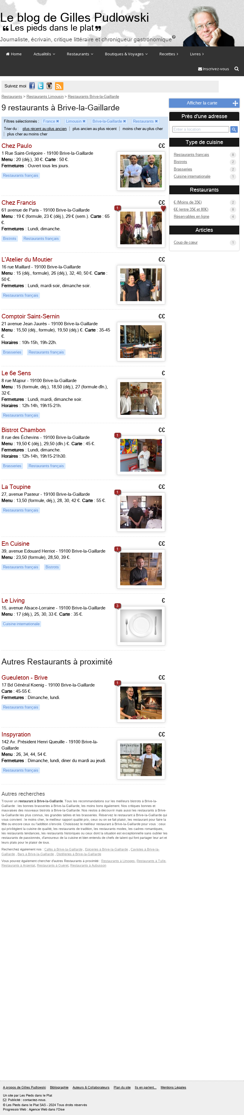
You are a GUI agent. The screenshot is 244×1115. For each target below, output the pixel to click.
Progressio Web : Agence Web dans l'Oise (34, 1109)
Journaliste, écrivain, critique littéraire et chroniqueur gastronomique (88, 39)
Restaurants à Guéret (52, 865)
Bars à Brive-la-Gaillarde (36, 854)
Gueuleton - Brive (24, 677)
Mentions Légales (173, 1087)
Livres (196, 54)
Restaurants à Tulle (151, 861)
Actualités (43, 54)
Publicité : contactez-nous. (24, 1100)
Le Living (13, 600)
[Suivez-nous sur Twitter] (40, 86)
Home (16, 54)
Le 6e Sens (16, 373)
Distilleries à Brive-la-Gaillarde (79, 854)
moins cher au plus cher (143, 128)
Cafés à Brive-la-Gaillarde (63, 849)
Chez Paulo (16, 146)
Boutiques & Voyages (125, 54)
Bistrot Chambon (23, 430)
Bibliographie (59, 1087)
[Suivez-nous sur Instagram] (49, 86)
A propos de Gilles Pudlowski (24, 1087)
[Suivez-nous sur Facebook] (32, 86)
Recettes (167, 54)
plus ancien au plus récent (95, 128)
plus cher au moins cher (27, 134)
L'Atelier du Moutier (26, 259)
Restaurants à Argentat (18, 865)
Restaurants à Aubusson (88, 865)
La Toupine (16, 487)
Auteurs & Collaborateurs (91, 1087)
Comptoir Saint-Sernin (30, 316)
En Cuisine (15, 543)
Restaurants (78, 54)
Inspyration (16, 734)
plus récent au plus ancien (45, 128)
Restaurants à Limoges (118, 861)
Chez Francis (18, 202)
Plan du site (122, 1087)
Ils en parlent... (146, 1087)
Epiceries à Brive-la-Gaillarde (106, 849)
